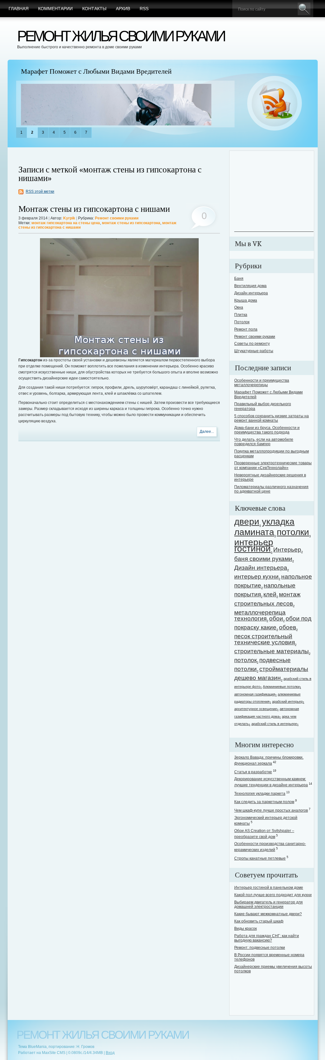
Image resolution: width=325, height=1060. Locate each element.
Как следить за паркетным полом (264, 802)
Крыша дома (245, 300)
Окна (238, 307)
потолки (293, 532)
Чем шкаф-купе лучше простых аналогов (271, 810)
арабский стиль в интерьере (274, 724)
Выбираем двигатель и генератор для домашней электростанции (268, 904)
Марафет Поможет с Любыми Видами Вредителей (96, 71)
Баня (238, 278)
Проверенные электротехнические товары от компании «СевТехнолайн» (273, 465)
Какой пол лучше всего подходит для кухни (273, 895)
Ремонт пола (245, 329)
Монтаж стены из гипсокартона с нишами (94, 209)
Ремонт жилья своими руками (120, 36)
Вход (110, 1052)
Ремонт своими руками (116, 218)
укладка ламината (264, 527)
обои (276, 618)
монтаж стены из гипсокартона (131, 223)
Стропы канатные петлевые (260, 858)
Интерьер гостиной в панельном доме (268, 887)
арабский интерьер (287, 701)
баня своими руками (263, 558)
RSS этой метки (40, 191)
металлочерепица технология (260, 615)
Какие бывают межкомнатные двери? (268, 914)
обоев (287, 627)
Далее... (207, 431)
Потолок (241, 322)
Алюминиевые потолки (281, 686)
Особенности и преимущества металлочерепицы (261, 382)
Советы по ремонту (252, 343)
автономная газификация (254, 694)
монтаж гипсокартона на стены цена (65, 223)
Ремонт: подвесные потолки (259, 947)
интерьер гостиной (253, 545)
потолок (245, 660)
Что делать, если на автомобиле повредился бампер (263, 441)
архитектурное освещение (255, 709)
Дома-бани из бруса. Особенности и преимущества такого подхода (267, 430)
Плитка (240, 314)
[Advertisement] (274, 191)
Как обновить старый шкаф (258, 921)
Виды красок (245, 928)
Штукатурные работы (253, 351)
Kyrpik (69, 218)
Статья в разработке (253, 772)
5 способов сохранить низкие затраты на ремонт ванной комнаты (271, 418)
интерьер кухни (256, 576)
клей (269, 594)
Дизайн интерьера (251, 293)
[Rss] (275, 103)
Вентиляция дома (250, 286)
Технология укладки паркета (259, 793)
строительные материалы (271, 651)
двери (246, 522)
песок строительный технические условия (264, 639)
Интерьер (287, 549)
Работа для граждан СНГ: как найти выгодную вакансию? (266, 938)
